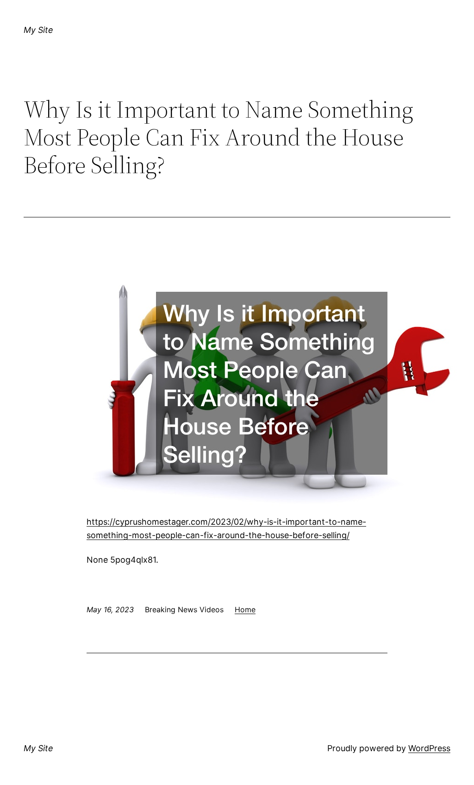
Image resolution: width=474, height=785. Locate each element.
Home (245, 609)
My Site (38, 30)
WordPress (429, 748)
